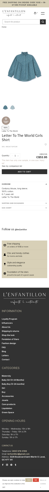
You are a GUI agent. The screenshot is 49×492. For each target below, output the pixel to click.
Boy (3, 392)
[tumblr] (16, 465)
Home (4, 27)
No (36, 480)
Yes (28, 480)
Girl (3, 388)
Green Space (8, 412)
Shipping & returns (10, 331)
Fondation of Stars (10, 339)
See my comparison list (12, 166)
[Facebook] (3, 465)
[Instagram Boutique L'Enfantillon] (7, 465)
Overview (6, 184)
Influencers (7, 323)
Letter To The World (10, 131)
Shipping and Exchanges (13, 203)
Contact (5, 359)
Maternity (6, 376)
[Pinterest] (11, 465)
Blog (4, 351)
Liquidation (7, 408)
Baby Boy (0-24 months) (13, 384)
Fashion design (9, 343)
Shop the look (8, 335)
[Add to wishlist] (46, 144)
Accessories (8, 396)
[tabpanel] (24, 66)
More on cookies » (43, 483)
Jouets (5, 400)
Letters (5, 355)
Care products (8, 404)
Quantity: (6, 155)
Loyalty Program (9, 319)
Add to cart (24, 172)
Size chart (7, 208)
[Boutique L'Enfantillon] (24, 298)
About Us (6, 327)
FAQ (4, 347)
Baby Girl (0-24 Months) (13, 380)
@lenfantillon (21, 229)
